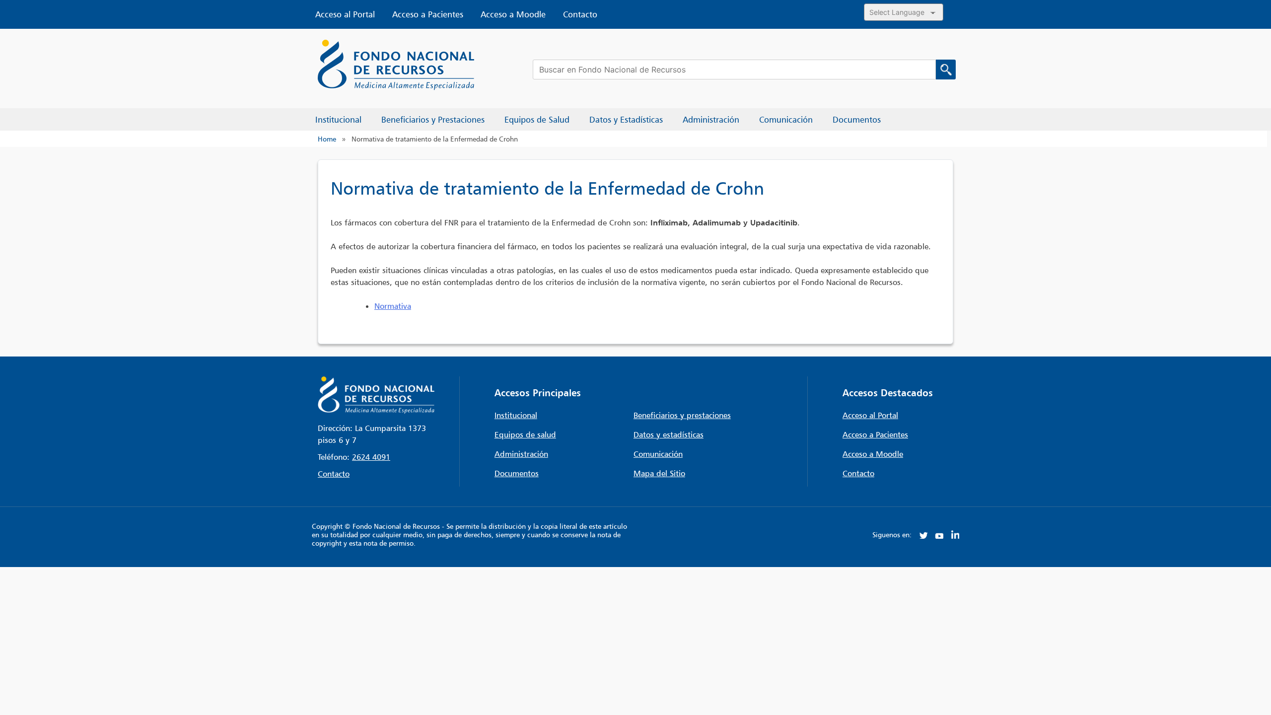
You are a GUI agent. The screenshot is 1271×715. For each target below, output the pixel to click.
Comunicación (658, 454)
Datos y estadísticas (669, 434)
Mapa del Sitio (659, 473)
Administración (521, 454)
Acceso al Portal (345, 14)
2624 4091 (371, 457)
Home (327, 139)
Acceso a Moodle (513, 14)
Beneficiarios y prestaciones (682, 415)
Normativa (392, 306)
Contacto (580, 14)
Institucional (515, 415)
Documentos (516, 473)
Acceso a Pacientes (427, 14)
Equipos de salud (525, 434)
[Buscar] (946, 69)
